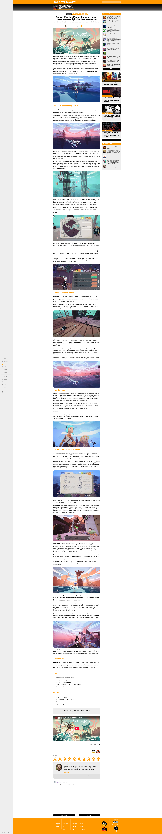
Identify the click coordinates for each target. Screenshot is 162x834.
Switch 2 (65, 825)
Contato (81, 825)
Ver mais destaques (111, 140)
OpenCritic (66, 772)
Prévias (57, 825)
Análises (58, 823)
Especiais (58, 821)
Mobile (64, 828)
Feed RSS (74, 828)
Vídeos (57, 826)
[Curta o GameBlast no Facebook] (2, 832)
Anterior (64, 815)
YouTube (69, 760)
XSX (86, 14)
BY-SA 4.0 (87, 777)
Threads (84, 760)
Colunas (58, 828)
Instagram (60, 760)
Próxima (89, 815)
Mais (98, 760)
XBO (83, 14)
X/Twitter (65, 760)
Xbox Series (65, 823)
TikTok (74, 760)
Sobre (81, 821)
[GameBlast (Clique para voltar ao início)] (64, 2)
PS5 (80, 14)
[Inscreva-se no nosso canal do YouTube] (9, 832)
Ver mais (111, 68)
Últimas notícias (107, 14)
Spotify (79, 760)
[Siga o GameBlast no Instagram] (4, 832)
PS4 (76, 14)
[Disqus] (76, 796)
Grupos (93, 760)
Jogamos (69, 14)
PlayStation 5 (66, 821)
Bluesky (88, 760)
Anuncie (81, 826)
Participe (81, 823)
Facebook (55, 760)
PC (73, 14)
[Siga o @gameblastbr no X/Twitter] (7, 832)
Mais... (64, 829)
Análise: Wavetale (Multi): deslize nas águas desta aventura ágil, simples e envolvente (76, 18)
